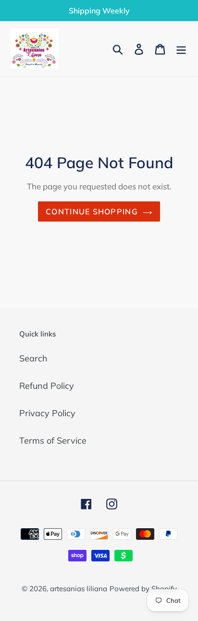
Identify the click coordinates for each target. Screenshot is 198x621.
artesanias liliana (78, 588)
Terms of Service (53, 440)
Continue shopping (92, 211)
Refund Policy (46, 385)
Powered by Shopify (143, 588)
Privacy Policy (47, 413)
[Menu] (181, 48)
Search (33, 358)
